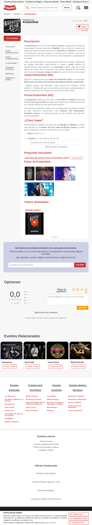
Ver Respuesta (77, 158)
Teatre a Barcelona (75, 410)
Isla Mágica (9, 418)
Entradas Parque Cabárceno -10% (46, 482)
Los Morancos (10, 396)
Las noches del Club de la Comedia (14, 414)
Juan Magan (51, 396)
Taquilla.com (8, 6)
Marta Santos (52, 407)
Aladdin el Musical (12, 422)
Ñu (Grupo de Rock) (33, 399)
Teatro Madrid (65, 2)
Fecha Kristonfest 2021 (11, 58)
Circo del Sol (9, 407)
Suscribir (80, 265)
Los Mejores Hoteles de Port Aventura (46, 499)
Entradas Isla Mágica (34, 2)
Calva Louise (31, 407)
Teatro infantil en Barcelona (74, 406)
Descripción (10, 47)
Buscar (67, 7)
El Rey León (9, 410)
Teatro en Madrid (74, 402)
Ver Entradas (12, 38)
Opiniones (9, 74)
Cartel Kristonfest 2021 (11, 52)
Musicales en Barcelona (77, 399)
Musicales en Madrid (76, 396)
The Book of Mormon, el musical (14, 400)
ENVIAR (82, 308)
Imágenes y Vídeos (10, 79)
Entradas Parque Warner (14, 2)
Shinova (50, 410)
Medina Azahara (32, 396)
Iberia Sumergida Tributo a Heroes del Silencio (35, 403)
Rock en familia (32, 410)
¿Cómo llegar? (11, 63)
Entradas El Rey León (81, 2)
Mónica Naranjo (53, 399)
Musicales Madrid (51, 2)
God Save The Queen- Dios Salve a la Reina (55, 403)
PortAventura (10, 404)
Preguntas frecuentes (9, 68)
